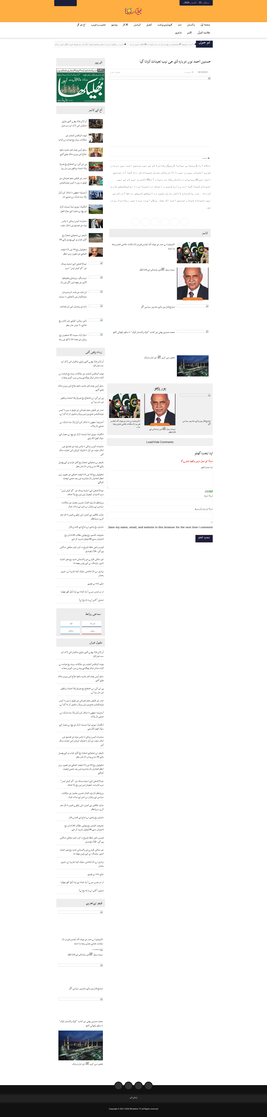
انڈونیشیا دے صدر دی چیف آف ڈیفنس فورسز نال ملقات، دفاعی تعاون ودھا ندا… (125, 424)
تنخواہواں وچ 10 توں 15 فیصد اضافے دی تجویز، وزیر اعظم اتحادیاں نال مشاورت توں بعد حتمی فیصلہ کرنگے (74, 251)
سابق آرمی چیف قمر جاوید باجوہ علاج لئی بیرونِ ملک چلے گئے (73, 152)
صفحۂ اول (205, 25)
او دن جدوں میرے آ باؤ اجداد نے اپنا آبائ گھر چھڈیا (82, 591)
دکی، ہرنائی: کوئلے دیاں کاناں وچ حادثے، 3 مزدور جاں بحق (73, 323)
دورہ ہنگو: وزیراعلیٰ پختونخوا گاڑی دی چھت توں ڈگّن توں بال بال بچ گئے (98, 44)
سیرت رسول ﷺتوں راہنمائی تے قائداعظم (85, 954)
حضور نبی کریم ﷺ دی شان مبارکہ (87, 1064)
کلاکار (125, 25)
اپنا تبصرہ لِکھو (207, 467)
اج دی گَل (81, 25)
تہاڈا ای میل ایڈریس (204, 509)
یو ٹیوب (92, 630)
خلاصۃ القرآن (203, 33)
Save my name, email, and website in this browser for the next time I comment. (160, 527)
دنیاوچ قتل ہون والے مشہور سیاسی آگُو (86, 988)
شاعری (178, 33)
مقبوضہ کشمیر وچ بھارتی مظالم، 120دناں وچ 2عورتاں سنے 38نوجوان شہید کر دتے (84, 537)
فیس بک (92, 623)
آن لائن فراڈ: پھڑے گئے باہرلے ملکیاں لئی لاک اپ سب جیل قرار (74, 123)
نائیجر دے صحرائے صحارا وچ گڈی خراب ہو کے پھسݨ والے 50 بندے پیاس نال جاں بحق (73, 237)
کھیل (149, 25)
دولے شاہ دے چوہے (96, 583)
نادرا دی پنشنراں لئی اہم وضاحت (73, 306)
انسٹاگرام (71, 630)
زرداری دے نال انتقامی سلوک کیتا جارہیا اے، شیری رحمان (82, 573)
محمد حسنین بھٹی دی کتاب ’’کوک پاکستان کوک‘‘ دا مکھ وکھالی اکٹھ (81, 1023)
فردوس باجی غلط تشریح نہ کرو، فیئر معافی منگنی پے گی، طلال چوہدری (82, 549)
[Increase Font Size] (115, 149)
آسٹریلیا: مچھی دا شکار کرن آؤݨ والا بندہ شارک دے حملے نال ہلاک (73, 194)
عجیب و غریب (98, 25)
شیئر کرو (115, 72)
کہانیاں (137, 25)
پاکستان (191, 25)
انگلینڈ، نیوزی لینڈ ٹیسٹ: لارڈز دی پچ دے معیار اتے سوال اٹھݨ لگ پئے (73, 209)
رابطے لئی (133, 1098)
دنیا (179, 25)
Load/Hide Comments (160, 442)
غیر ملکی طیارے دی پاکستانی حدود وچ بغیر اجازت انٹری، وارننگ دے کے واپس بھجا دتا (82, 561)
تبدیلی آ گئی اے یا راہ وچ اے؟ (91, 599)
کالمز (189, 33)
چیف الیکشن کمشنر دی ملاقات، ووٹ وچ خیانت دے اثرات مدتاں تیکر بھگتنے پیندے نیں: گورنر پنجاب (73, 137)
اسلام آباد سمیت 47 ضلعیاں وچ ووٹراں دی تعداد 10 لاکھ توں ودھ (180, 44)
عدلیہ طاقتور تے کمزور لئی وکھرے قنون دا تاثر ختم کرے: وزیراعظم (82, 516)
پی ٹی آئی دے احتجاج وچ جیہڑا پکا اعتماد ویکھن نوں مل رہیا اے (73, 166)
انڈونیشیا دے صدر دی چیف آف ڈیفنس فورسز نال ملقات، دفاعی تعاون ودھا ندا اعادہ (82, 941)
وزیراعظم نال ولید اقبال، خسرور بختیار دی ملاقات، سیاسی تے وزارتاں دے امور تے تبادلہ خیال (82, 504)
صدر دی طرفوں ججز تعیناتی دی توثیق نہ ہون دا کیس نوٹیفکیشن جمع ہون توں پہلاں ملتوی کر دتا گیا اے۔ (73, 180)
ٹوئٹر (71, 623)
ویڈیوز (114, 25)
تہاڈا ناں (208, 496)
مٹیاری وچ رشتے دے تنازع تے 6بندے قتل (86, 526)
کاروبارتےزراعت (164, 25)
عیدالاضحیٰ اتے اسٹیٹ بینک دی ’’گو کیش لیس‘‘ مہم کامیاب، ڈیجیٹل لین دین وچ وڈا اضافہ (73, 266)
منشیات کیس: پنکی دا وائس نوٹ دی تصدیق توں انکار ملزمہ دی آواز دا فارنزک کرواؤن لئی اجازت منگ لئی (73, 223)
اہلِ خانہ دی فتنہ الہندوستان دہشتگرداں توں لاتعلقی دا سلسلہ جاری (73, 294)
